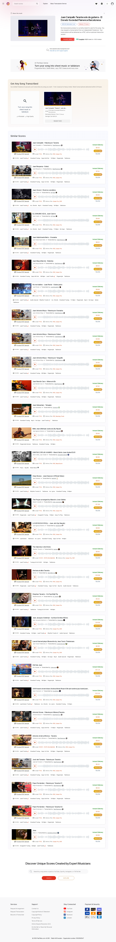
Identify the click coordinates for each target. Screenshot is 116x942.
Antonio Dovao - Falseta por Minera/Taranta (48, 712)
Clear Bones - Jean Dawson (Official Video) (48, 476)
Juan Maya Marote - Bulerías (43, 261)
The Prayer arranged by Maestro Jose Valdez (49, 500)
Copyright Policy (37, 915)
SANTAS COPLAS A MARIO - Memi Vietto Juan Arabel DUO (54, 452)
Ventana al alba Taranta (41, 570)
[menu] (3, 3)
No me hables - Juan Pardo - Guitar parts (47, 285)
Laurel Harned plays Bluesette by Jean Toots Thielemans (53, 641)
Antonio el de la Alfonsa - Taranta (45, 736)
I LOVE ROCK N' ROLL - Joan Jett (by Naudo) (49, 523)
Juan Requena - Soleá (41, 166)
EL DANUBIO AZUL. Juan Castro (44, 214)
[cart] (102, 4)
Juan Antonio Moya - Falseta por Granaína (48, 311)
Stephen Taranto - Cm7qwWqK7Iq (45, 594)
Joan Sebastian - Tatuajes (42, 405)
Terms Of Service (37, 921)
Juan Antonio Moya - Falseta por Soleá (47, 334)
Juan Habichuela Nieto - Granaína (45, 237)
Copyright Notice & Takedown (41, 911)
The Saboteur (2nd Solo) (42, 547)
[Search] (37, 3)
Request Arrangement (17, 908)
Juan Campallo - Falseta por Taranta (46, 143)
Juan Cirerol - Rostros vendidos (44, 190)
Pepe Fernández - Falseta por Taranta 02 (47, 807)
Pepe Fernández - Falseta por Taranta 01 (47, 783)
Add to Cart (98, 151)
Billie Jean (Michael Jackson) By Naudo (47, 429)
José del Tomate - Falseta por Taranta (46, 759)
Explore (66, 878)
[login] (112, 3)
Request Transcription (17, 911)
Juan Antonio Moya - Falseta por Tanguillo (48, 358)
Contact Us (35, 908)
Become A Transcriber (17, 915)
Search (48, 878)
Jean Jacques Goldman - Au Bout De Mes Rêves (50, 618)
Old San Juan (37, 665)
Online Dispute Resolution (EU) (41, 924)
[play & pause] (35, 149)
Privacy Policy (36, 918)
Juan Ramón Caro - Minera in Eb (44, 381)
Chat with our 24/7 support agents (59, 50)
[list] (107, 3)
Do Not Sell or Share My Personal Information (42, 928)
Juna (34, 830)
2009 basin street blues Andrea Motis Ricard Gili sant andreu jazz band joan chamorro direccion (60, 689)
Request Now (67, 39)
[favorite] (96, 4)
